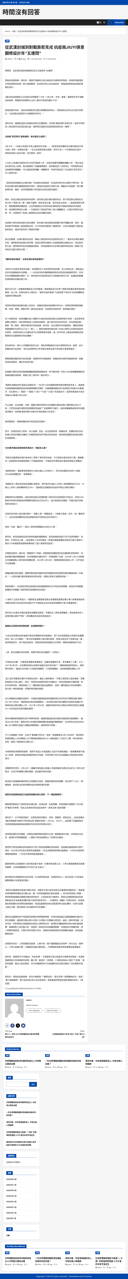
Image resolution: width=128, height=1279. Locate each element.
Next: (68, 1034)
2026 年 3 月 (11, 1207)
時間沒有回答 (21, 12)
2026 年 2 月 (11, 1213)
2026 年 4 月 (11, 1202)
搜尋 (9, 1077)
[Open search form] (104, 22)
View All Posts (52, 1010)
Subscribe (119, 22)
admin (10, 59)
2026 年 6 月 (11, 1190)
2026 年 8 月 (11, 1179)
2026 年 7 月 (11, 1185)
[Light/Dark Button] (99, 22)
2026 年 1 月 (11, 1218)
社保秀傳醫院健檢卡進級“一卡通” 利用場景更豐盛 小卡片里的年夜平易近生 (108, 1261)
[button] (7, 1025)
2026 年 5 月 (11, 1196)
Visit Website (34, 1010)
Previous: (22, 1034)
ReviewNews (74, 1276)
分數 (7, 41)
